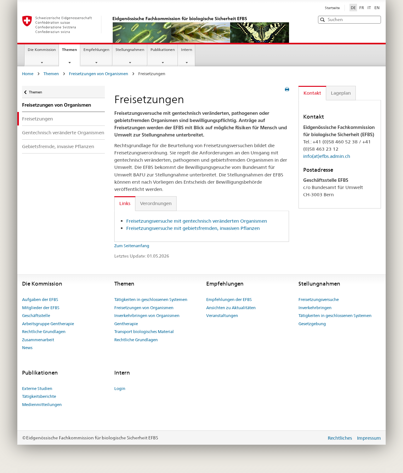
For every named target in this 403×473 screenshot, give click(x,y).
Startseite (332, 8)
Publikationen (162, 49)
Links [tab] (124, 203)
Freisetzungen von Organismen (98, 73)
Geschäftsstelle (36, 315)
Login (119, 388)
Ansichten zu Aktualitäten (231, 307)
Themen (71, 51)
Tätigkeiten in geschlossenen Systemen (150, 299)
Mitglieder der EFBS (41, 307)
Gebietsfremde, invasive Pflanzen (58, 146)
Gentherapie (126, 323)
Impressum (369, 438)
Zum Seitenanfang (131, 245)
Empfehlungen (96, 49)
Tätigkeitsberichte (39, 396)
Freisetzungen (37, 119)
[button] (375, 19)
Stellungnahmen (130, 49)
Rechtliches (340, 438)
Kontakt (312, 93)
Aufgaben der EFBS (40, 299)
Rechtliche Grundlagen (43, 331)
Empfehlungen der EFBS (229, 299)
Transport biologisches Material (144, 331)
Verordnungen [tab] (156, 203)
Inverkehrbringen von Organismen (146, 315)
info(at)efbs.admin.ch (326, 156)
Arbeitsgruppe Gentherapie (48, 323)
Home (27, 73)
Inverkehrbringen (315, 307)
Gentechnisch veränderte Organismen (63, 133)
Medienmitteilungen (42, 404)
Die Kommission (42, 49)
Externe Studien (37, 388)
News (27, 347)
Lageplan (341, 93)
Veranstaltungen (222, 315)
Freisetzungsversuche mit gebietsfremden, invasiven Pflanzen (193, 228)
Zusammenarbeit (38, 339)
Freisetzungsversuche (318, 299)
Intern (186, 49)
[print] (287, 89)
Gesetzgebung (312, 323)
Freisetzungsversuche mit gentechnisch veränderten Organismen (196, 221)
